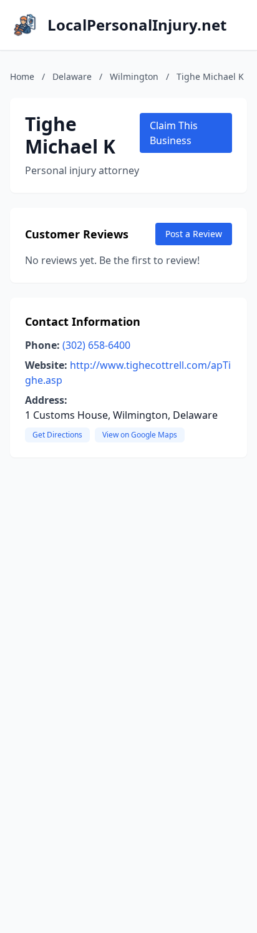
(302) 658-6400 (96, 345)
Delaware (72, 76)
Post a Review (193, 234)
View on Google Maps (139, 434)
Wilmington (134, 76)
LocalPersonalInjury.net (136, 25)
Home (22, 76)
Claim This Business (174, 133)
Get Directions (57, 434)
